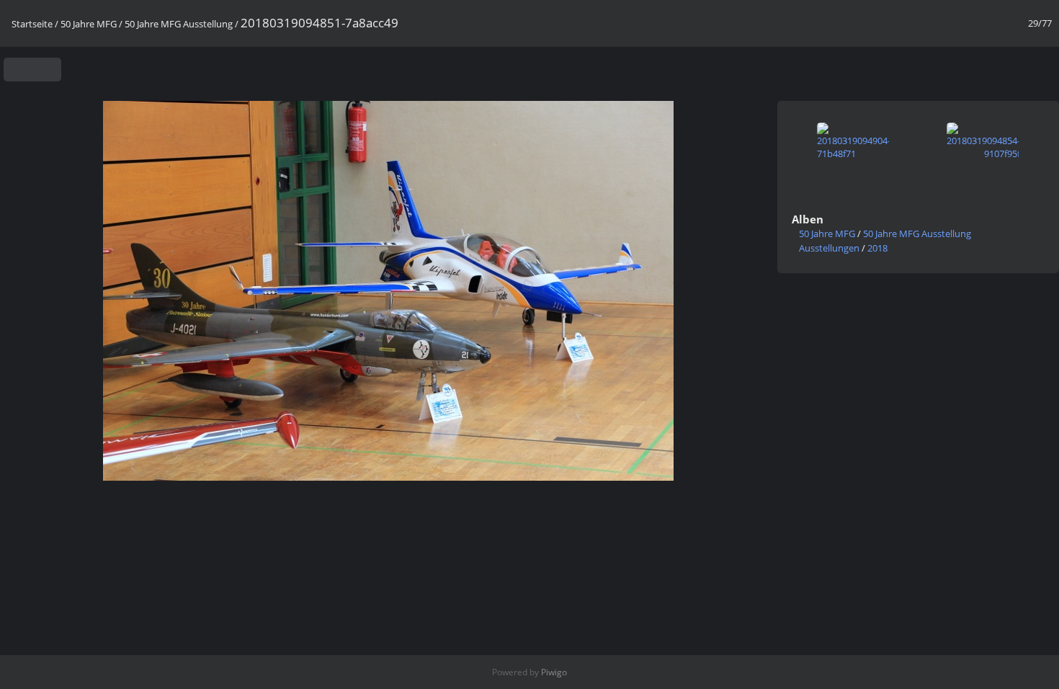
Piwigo (554, 672)
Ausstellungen (829, 247)
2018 (877, 247)
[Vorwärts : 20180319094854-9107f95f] (1042, 66)
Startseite (32, 23)
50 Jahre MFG (89, 23)
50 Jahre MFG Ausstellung (179, 23)
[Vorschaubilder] (992, 66)
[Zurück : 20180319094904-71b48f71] (1017, 66)
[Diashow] (19, 69)
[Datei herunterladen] (45, 69)
